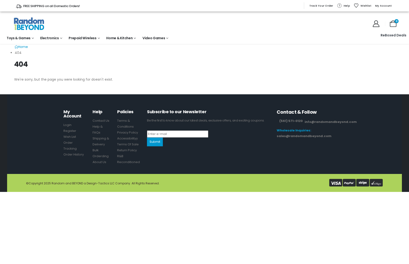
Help (347, 6)
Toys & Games (19, 38)
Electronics (49, 38)
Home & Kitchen (119, 38)
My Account (383, 6)
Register (69, 131)
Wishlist (365, 6)
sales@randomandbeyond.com (304, 136)
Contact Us (101, 120)
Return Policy (127, 150)
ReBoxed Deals (393, 35)
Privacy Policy (127, 132)
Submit (155, 141)
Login (67, 125)
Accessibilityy (127, 138)
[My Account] (376, 23)
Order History (73, 154)
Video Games (153, 38)
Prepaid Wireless (82, 38)
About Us (99, 162)
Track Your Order (321, 6)
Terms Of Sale (128, 144)
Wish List (69, 136)
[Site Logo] (29, 23)
